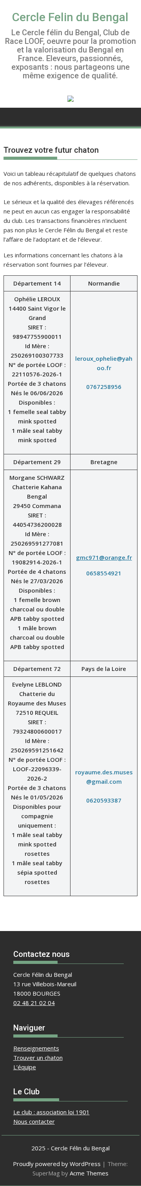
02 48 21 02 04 (34, 1003)
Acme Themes (89, 1173)
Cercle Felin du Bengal (70, 17)
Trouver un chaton (38, 1057)
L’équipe (24, 1067)
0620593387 (103, 800)
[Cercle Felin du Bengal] (11, 115)
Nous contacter (34, 1121)
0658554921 (103, 573)
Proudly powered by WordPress (57, 1164)
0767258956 (103, 387)
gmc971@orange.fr (104, 557)
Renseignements (36, 1048)
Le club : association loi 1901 (51, 1112)
